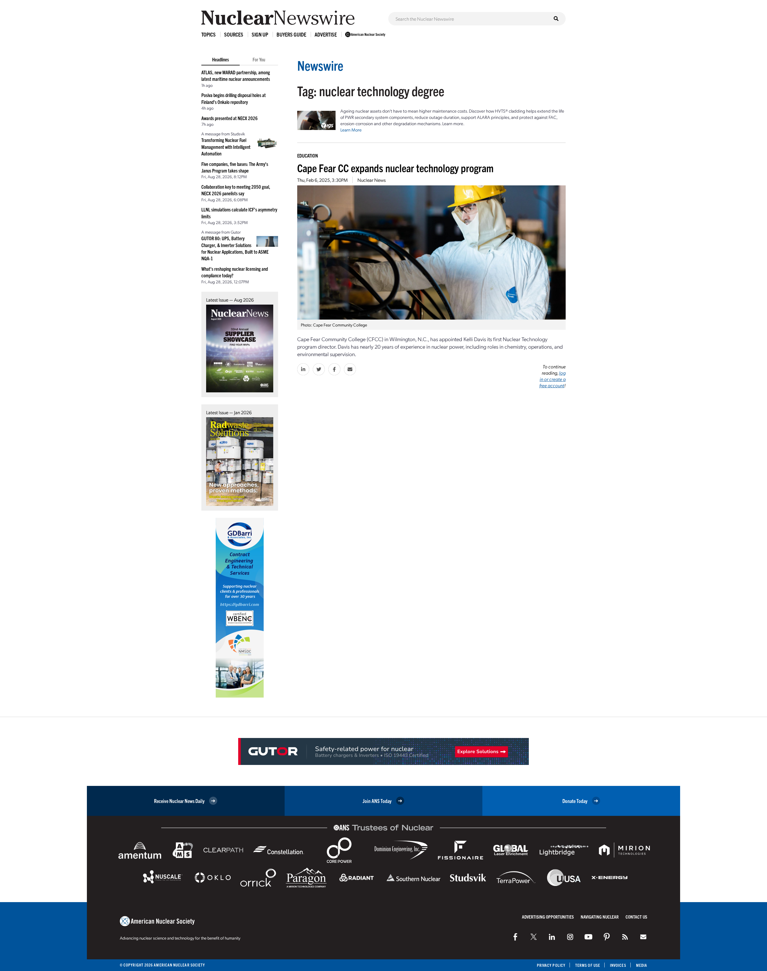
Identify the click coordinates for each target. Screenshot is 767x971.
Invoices (618, 965)
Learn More (351, 130)
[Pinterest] (607, 937)
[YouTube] (588, 937)
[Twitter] (533, 937)
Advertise (326, 34)
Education (307, 155)
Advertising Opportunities (548, 916)
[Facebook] (515, 937)
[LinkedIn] (552, 937)
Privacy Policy (551, 965)
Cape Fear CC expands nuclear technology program (395, 167)
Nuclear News (371, 180)
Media (641, 965)
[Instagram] (570, 937)
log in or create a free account (552, 379)
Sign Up (260, 34)
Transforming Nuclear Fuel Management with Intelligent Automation (225, 146)
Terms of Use (587, 965)
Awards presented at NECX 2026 (229, 118)
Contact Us (636, 916)
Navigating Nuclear (600, 916)
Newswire (320, 65)
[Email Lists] (643, 937)
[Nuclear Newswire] (625, 937)
